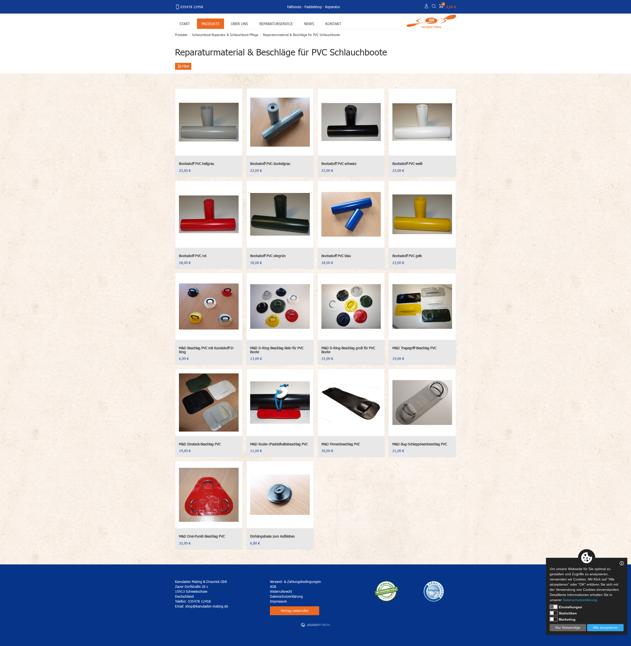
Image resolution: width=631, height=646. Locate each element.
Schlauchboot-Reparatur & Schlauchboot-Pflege (225, 35)
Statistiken (568, 613)
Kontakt (333, 23)
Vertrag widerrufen (295, 611)
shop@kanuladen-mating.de (206, 606)
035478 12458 (191, 7)
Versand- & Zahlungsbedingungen (295, 581)
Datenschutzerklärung (286, 596)
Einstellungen (570, 607)
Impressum (278, 601)
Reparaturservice (276, 23)
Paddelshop (313, 7)
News (309, 23)
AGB (273, 586)
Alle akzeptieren (605, 627)
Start (184, 23)
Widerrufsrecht (281, 591)
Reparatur (332, 7)
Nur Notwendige (567, 627)
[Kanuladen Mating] (431, 20)
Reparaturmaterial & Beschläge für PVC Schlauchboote (301, 35)
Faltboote (294, 7)
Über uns (239, 23)
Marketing (567, 619)
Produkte (210, 23)
